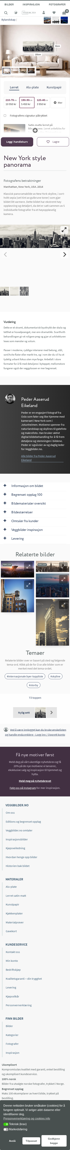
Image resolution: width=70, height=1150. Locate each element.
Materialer (14, 879)
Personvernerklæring (19, 1005)
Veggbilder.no (17, 805)
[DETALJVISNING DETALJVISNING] (35, 254)
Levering (11, 987)
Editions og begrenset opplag (23, 821)
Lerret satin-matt (16, 895)
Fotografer (57, 4)
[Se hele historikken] (51, 712)
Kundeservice (16, 944)
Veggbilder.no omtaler (19, 830)
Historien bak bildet (17, 866)
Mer (60, 102)
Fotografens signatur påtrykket (28, 115)
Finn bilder (14, 1018)
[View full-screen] (64, 230)
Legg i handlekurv (17, 141)
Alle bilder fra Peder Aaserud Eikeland (38, 458)
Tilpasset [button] (31, 1140)
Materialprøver (15, 922)
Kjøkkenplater (14, 913)
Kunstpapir (12, 904)
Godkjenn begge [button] (54, 1140)
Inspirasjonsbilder (17, 839)
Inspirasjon (31, 4)
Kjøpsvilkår (12, 996)
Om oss (10, 812)
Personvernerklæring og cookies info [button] (26, 1118)
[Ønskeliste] (54, 13)
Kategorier (12, 1035)
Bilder (9, 4)
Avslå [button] (12, 1140)
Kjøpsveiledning (15, 848)
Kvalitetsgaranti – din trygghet (24, 978)
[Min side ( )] (44, 13)
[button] (28, 566)
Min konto (12, 960)
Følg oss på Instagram (23, 788)
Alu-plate (11, 886)
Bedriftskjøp (13, 969)
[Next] (64, 254)
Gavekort (11, 931)
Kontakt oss (13, 952)
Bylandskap (8, 19)
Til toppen (35, 697)
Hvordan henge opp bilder (21, 857)
